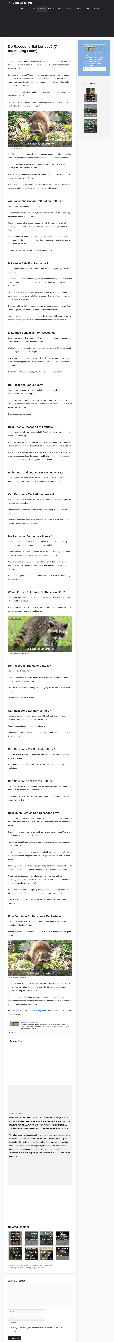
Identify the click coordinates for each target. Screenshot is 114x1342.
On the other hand (15, 997)
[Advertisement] (57, 24)
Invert (87, 8)
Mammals (40, 8)
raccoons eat (52, 92)
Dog (28, 8)
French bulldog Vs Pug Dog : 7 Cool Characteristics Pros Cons (31, 1265)
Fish (34, 8)
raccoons (58, 1011)
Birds (59, 8)
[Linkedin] (15, 1033)
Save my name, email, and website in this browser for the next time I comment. (37, 1329)
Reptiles (50, 8)
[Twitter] (10, 1033)
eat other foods (27, 316)
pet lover (15, 1011)
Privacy (96, 8)
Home (22, 8)
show (20, 1041)
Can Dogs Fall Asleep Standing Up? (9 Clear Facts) (27, 1268)
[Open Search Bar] (103, 9)
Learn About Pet (22, 3)
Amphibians (78, 8)
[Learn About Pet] (10, 3)
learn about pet (37, 1011)
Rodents (67, 8)
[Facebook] (12, 1033)
